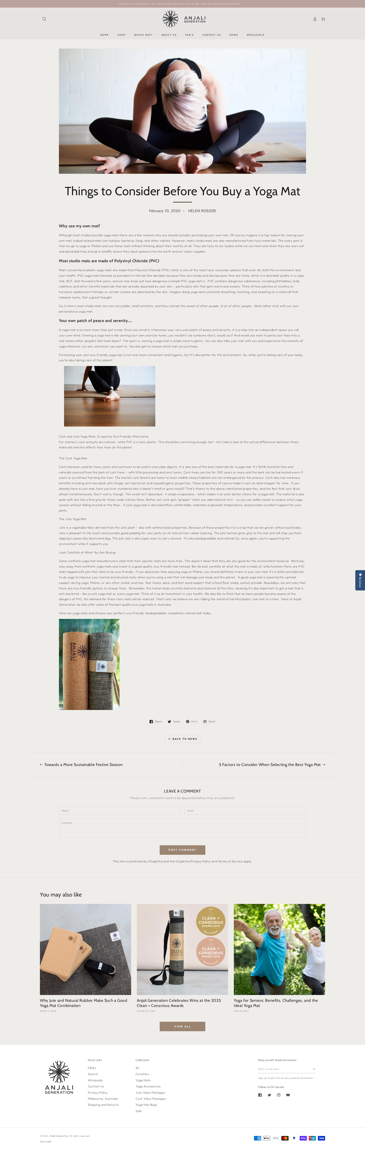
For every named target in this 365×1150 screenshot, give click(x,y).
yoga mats (80, 613)
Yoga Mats (143, 1080)
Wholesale (95, 1080)
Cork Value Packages (151, 1098)
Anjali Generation (59, 1135)
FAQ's (92, 1068)
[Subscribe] (314, 1069)
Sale (139, 1111)
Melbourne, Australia (103, 1098)
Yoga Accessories (148, 1086)
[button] (44, 19)
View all (182, 1026)
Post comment (182, 850)
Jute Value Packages (150, 1092)
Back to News (185, 738)
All (137, 1068)
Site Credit (46, 1141)
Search (93, 1074)
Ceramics (142, 1074)
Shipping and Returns (103, 1105)
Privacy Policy (201, 861)
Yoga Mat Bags (146, 1105)
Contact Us (96, 1086)
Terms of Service (230, 861)
